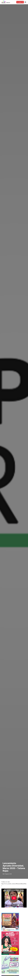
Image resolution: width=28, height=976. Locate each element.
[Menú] (25, 2)
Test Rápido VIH (20, 2)
